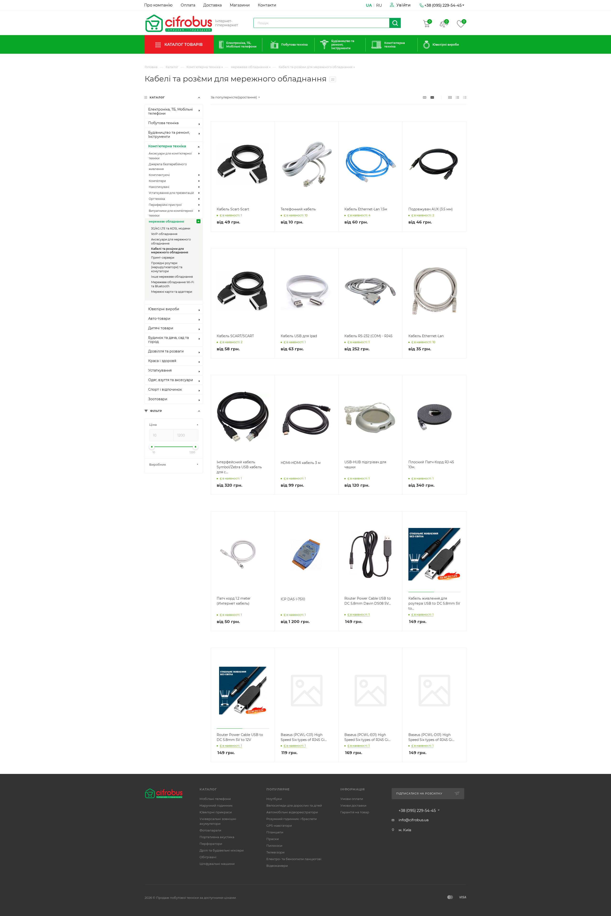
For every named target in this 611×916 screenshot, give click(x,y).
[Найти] (395, 23)
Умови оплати (351, 799)
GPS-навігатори (279, 825)
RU (379, 5)
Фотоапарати (210, 830)
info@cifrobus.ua (414, 820)
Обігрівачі (208, 857)
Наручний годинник (216, 805)
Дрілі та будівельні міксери (222, 850)
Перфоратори (211, 844)
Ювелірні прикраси (216, 812)
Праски (272, 839)
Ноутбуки (274, 799)
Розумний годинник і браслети (291, 819)
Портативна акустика (217, 837)
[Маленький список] (424, 97)
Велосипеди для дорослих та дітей (294, 805)
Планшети (274, 832)
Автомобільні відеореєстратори (292, 812)
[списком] (457, 97)
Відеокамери (277, 866)
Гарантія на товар (354, 812)
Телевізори (275, 852)
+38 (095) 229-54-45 (417, 811)
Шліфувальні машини (217, 864)
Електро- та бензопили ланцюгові (293, 859)
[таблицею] (465, 97)
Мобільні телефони (215, 799)
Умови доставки (353, 805)
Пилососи (274, 845)
